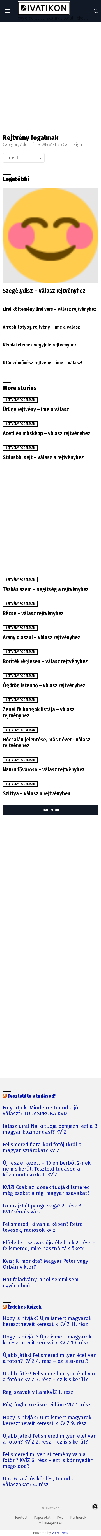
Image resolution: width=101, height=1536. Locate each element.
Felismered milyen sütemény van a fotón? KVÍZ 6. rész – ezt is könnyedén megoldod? (48, 1460)
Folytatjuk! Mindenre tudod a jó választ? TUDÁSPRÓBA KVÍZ (40, 1111)
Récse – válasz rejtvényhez (33, 613)
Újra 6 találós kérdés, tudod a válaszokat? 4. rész (39, 1482)
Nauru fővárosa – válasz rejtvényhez (44, 769)
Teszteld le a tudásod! (32, 1096)
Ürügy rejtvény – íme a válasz (36, 409)
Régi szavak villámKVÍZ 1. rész (38, 1392)
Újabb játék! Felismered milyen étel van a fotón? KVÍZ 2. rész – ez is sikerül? (50, 1439)
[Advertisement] (50, 75)
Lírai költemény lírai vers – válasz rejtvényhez (49, 309)
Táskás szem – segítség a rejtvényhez (46, 589)
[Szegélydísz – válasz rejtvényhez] (50, 235)
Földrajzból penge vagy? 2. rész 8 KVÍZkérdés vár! (42, 1209)
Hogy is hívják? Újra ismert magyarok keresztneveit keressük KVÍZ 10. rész (47, 1340)
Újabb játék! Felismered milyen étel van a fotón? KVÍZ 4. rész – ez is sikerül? (50, 1358)
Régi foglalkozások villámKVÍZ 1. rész (47, 1405)
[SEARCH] (96, 11)
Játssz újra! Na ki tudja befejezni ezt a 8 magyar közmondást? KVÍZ (50, 1129)
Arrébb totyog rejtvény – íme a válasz (41, 327)
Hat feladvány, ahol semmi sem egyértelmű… (41, 1282)
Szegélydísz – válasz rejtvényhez (44, 290)
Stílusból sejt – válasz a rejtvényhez (43, 457)
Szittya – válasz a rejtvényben (36, 793)
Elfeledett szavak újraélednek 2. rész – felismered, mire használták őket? (49, 1246)
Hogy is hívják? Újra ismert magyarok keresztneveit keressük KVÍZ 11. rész (47, 1321)
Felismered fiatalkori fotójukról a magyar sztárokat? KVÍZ (42, 1148)
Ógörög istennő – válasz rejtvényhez (44, 685)
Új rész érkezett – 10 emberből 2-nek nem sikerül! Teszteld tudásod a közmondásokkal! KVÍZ (47, 1169)
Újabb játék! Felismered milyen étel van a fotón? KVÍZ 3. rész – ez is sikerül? (50, 1377)
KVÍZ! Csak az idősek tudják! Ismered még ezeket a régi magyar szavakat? (46, 1190)
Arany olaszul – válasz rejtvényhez (41, 637)
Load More (50, 810)
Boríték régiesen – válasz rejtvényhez (45, 661)
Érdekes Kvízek (25, 1307)
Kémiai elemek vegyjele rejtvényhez (40, 345)
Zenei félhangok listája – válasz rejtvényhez (39, 712)
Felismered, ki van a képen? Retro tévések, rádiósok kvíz (43, 1227)
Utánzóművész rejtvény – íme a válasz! (42, 363)
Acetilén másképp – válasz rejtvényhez (46, 433)
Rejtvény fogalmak (20, 400)
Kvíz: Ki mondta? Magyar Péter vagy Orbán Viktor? (45, 1264)
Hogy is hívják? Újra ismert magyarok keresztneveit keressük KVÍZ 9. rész (47, 1420)
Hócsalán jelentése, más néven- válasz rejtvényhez (46, 742)
